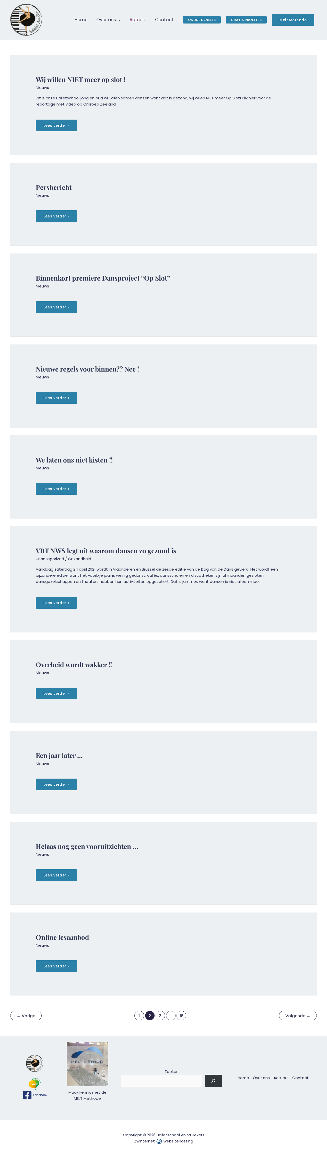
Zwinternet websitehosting (163, 1141)
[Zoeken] (213, 1081)
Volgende (297, 1016)
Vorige (26, 1016)
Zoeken (172, 1071)
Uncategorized (50, 558)
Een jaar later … (59, 755)
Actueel (281, 1077)
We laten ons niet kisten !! (74, 459)
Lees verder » (56, 127)
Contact (300, 1077)
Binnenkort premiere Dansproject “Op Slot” (103, 277)
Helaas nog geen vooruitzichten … (87, 846)
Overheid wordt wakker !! (74, 664)
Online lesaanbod (62, 937)
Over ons (261, 1077)
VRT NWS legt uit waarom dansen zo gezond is (106, 550)
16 (181, 1016)
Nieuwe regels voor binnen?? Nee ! (87, 368)
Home (243, 1077)
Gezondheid (79, 558)
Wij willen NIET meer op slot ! (80, 79)
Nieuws (42, 87)
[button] (118, 19)
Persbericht (54, 187)
